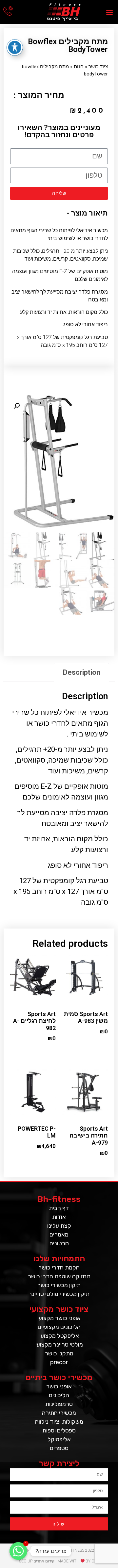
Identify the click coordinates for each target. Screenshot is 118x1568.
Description (81, 672)
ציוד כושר (98, 67)
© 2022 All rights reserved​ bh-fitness (59, 1550)
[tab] (81, 672)
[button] (109, 12)
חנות (79, 67)
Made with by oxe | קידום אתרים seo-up (59, 1561)
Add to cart (98, 1045)
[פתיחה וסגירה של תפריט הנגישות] (15, 47)
